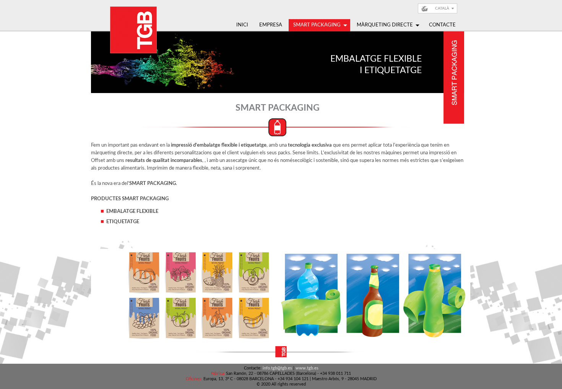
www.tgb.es (307, 368)
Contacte (442, 25)
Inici (242, 25)
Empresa (270, 25)
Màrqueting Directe (385, 25)
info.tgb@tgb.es (277, 368)
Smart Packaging (317, 25)
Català (442, 8)
